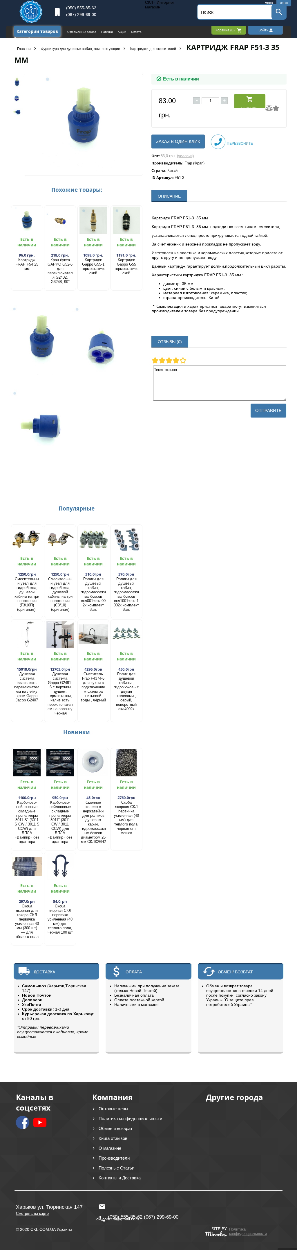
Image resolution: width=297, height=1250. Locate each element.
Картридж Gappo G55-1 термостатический (93, 266)
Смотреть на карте (32, 1213)
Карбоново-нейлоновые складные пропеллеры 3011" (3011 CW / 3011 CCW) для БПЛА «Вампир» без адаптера (60, 822)
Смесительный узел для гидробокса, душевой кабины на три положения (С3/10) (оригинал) (60, 594)
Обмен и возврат (116, 1128)
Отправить (268, 410)
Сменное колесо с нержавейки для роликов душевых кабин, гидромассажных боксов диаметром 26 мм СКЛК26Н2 (93, 822)
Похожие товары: (76, 190)
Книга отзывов (113, 1138)
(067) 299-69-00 (81, 14)
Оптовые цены (113, 1108)
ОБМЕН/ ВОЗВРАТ (235, 972)
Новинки (107, 31)
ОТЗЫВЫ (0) (170, 341)
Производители (114, 1158)
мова (269, 3)
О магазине (110, 1148)
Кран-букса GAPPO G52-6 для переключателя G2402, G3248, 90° (60, 271)
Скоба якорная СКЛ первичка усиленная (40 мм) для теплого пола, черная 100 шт (60, 919)
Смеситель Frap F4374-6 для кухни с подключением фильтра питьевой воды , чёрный (93, 687)
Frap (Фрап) (194, 163)
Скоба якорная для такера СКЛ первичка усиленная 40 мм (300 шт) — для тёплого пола (27, 921)
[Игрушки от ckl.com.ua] (31, 21)
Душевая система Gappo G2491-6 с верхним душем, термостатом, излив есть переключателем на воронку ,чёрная (60, 693)
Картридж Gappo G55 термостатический (126, 266)
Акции (122, 31)
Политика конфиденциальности (130, 1118)
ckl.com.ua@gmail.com (116, 1204)
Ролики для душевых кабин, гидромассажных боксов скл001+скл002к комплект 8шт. (93, 594)
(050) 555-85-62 (81, 8)
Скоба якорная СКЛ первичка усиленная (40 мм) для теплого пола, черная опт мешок (126, 817)
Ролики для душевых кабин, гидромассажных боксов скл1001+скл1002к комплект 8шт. (126, 594)
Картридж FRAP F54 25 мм (26, 264)
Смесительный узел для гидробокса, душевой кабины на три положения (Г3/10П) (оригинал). (27, 594)
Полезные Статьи (116, 1167)
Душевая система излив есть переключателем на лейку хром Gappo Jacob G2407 (26, 687)
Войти (263, 30)
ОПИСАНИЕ (169, 196)
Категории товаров (37, 31)
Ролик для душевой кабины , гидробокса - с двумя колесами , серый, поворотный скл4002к (126, 691)
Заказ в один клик (178, 141)
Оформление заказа (82, 31)
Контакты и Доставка (120, 1177)
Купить (249, 107)
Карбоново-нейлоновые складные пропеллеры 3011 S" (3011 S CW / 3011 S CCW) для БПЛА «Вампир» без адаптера (27, 822)
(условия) (185, 156)
